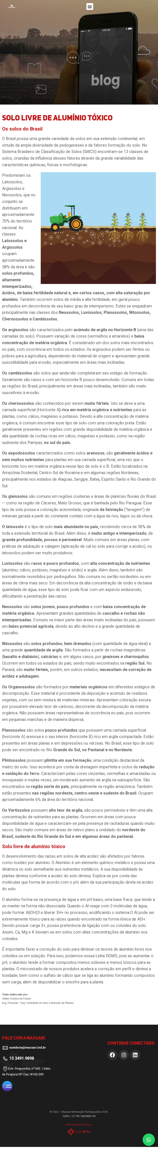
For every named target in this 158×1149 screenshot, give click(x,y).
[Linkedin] (135, 1055)
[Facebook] (112, 1055)
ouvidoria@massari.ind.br (27, 1047)
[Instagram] (124, 1055)
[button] (89, 6)
